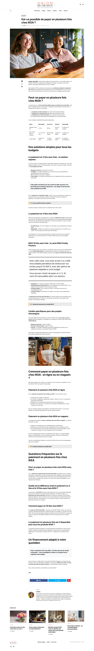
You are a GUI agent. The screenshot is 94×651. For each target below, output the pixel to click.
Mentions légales (41, 642)
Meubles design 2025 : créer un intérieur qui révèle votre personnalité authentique (55, 629)
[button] (10, 10)
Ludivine (38, 591)
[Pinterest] (83, 4)
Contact (48, 642)
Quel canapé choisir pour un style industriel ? (36, 628)
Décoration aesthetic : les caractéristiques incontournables (75, 627)
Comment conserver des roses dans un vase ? (17, 628)
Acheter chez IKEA (33, 81)
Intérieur (23, 15)
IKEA (30, 572)
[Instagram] (80, 4)
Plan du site (53, 642)
